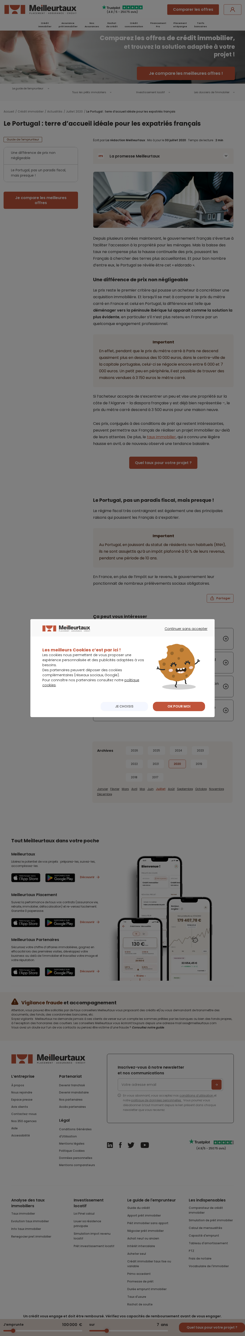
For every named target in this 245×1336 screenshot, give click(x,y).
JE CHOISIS (124, 706)
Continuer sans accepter (183, 633)
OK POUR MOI (178, 706)
